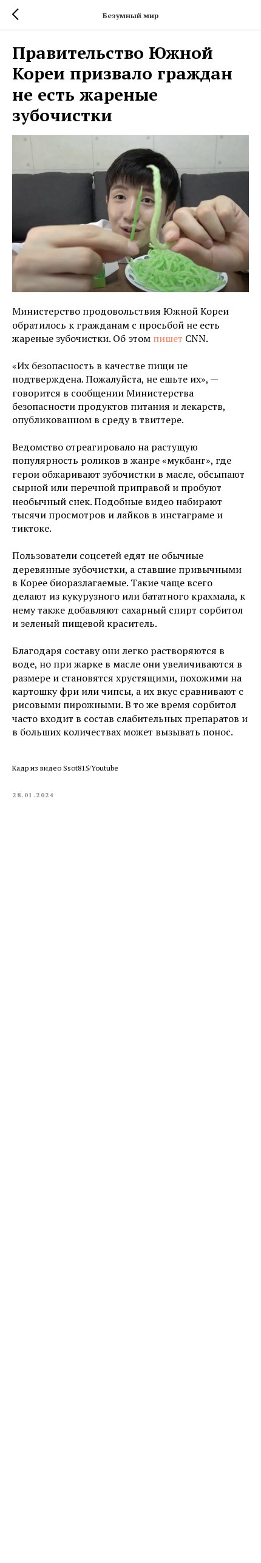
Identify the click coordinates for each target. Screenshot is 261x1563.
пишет (168, 338)
